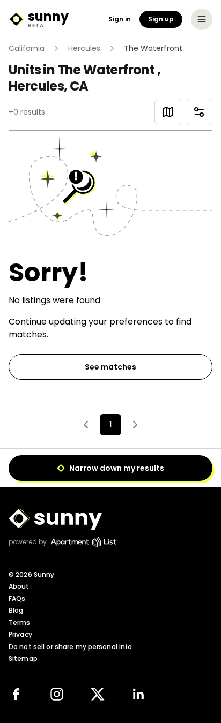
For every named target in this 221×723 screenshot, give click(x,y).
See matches (110, 367)
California (27, 48)
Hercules (84, 48)
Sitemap (23, 658)
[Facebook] (16, 694)
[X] (97, 694)
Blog (16, 610)
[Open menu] (201, 19)
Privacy (20, 634)
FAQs (17, 598)
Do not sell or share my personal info (70, 646)
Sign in (119, 19)
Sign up (161, 19)
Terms (20, 622)
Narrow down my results (116, 468)
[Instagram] (56, 694)
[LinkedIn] (138, 694)
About (19, 586)
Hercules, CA (49, 86)
